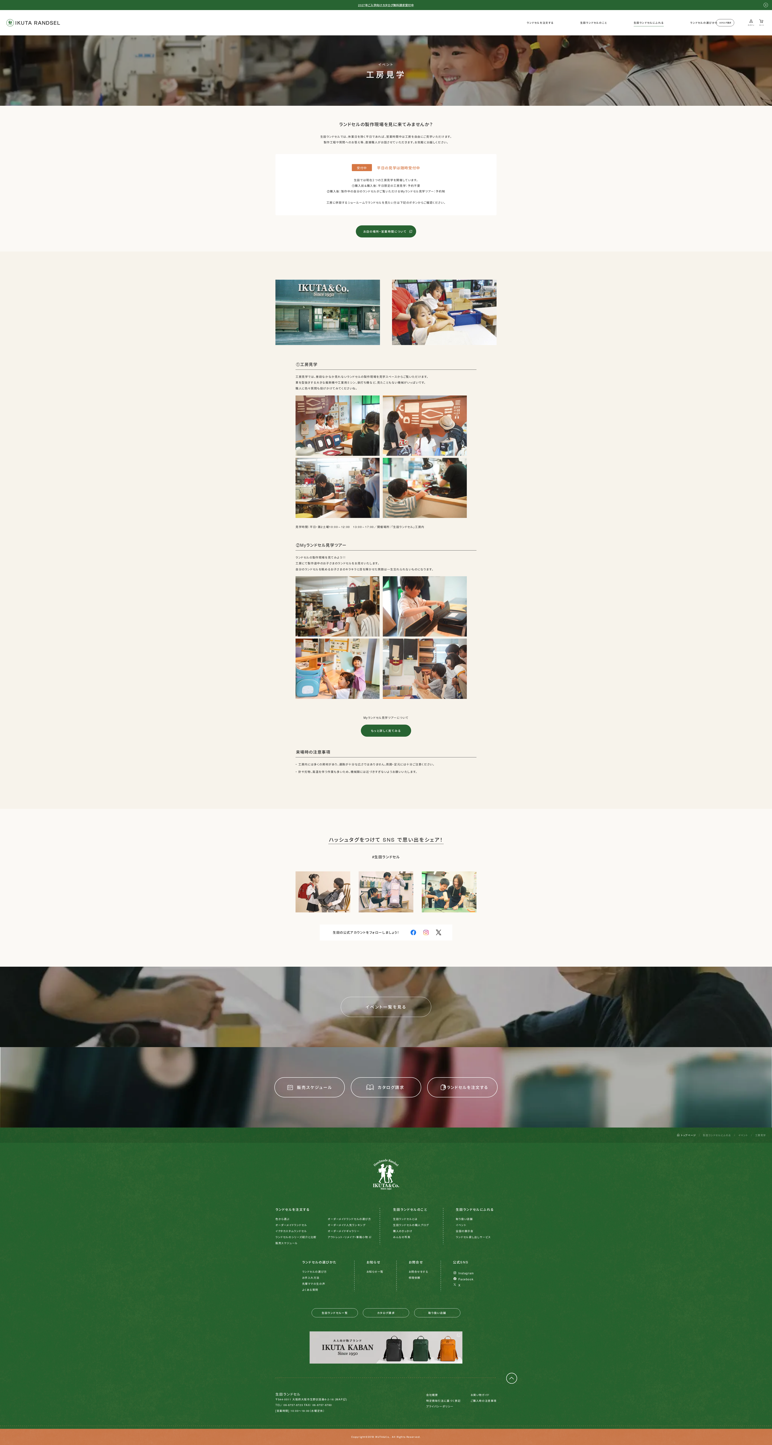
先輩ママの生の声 (313, 1284)
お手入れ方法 (311, 1278)
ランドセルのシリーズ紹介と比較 (295, 1237)
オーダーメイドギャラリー (343, 1231)
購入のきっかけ (402, 1231)
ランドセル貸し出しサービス (473, 1237)
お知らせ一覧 (375, 1271)
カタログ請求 (725, 22)
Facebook (466, 1279)
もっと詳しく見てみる (386, 731)
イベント (743, 1135)
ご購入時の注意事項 (484, 1401)
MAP (339, 1399)
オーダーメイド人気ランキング (346, 1225)
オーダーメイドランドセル (291, 1225)
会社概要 (432, 1395)
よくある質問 (310, 1290)
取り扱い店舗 (464, 1219)
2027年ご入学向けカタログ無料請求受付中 (386, 5)
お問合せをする (418, 1271)
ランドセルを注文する (540, 23)
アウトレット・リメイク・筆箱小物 (348, 1237)
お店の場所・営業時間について (385, 231)
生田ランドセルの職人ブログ (411, 1225)
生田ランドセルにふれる (649, 23)
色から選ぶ (282, 1219)
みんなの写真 (402, 1237)
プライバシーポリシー (440, 1406)
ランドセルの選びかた (704, 23)
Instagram (466, 1273)
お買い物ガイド (480, 1395)
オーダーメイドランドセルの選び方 (349, 1219)
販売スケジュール (315, 1087)
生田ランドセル (33, 23)
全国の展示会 (464, 1231)
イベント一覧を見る (386, 1007)
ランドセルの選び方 (314, 1271)
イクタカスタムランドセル (291, 1231)
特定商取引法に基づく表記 (443, 1401)
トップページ (688, 1135)
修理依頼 (414, 1278)
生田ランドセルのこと (593, 23)
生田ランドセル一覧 (335, 1313)
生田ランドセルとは (405, 1219)
